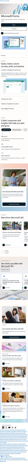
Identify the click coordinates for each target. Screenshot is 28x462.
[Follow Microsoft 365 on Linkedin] (3, 427)
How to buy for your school (20, 439)
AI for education (3, 442)
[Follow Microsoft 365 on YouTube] (9, 427)
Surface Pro (2, 430)
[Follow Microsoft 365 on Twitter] (6, 427)
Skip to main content (4, 0)
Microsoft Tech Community (19, 448)
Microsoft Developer (13, 447)
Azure (8, 447)
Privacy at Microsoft (18, 451)
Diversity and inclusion (5, 453)
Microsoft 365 (22, 444)
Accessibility (12, 453)
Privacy (23, 458)
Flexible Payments (23, 436)
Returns (19, 434)
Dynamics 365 (16, 444)
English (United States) (4, 455)
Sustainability (18, 453)
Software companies (14, 450)
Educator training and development (7, 441)
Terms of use (9, 459)
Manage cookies (3, 459)
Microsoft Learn (21, 447)
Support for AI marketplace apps (7, 448)
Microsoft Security (9, 444)
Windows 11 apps (15, 433)
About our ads (3, 461)
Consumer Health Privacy (5, 458)
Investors (24, 451)
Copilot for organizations (11, 431)
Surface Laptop (8, 430)
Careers (25, 450)
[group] (11, 234)
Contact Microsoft (18, 458)
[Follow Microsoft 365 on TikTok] (15, 427)
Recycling (25, 459)
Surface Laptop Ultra (16, 430)
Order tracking (24, 434)
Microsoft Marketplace (4, 450)
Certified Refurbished (4, 436)
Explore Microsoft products (5, 433)
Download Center (3, 434)
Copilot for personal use (22, 431)
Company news (10, 451)
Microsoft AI (2, 444)
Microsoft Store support (13, 434)
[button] (14, 55)
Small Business (3, 447)
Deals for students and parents (21, 441)
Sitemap (12, 458)
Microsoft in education (4, 437)
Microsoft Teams (14, 445)
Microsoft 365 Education (9, 439)
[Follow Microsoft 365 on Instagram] (12, 427)
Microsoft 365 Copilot (22, 445)
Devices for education (14, 437)
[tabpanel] (14, 146)
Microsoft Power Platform (5, 445)
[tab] (6, 129)
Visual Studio (21, 450)
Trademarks (15, 459)
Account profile (22, 433)
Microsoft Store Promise (14, 436)
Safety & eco (20, 459)
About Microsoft (3, 451)
